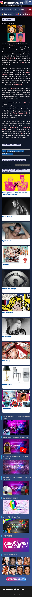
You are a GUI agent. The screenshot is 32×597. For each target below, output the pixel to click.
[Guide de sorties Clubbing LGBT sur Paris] (16, 427)
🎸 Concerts (6, 9)
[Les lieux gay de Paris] (16, 507)
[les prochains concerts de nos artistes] (16, 467)
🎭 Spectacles (20, 9)
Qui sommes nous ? (8, 594)
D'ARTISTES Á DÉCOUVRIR (17, 579)
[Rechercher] (26, 2)
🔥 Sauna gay (7, 14)
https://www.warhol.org (8, 23)
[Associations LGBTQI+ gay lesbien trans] (16, 526)
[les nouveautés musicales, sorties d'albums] (16, 488)
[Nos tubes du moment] (16, 446)
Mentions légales (18, 594)
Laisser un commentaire (23, 165)
